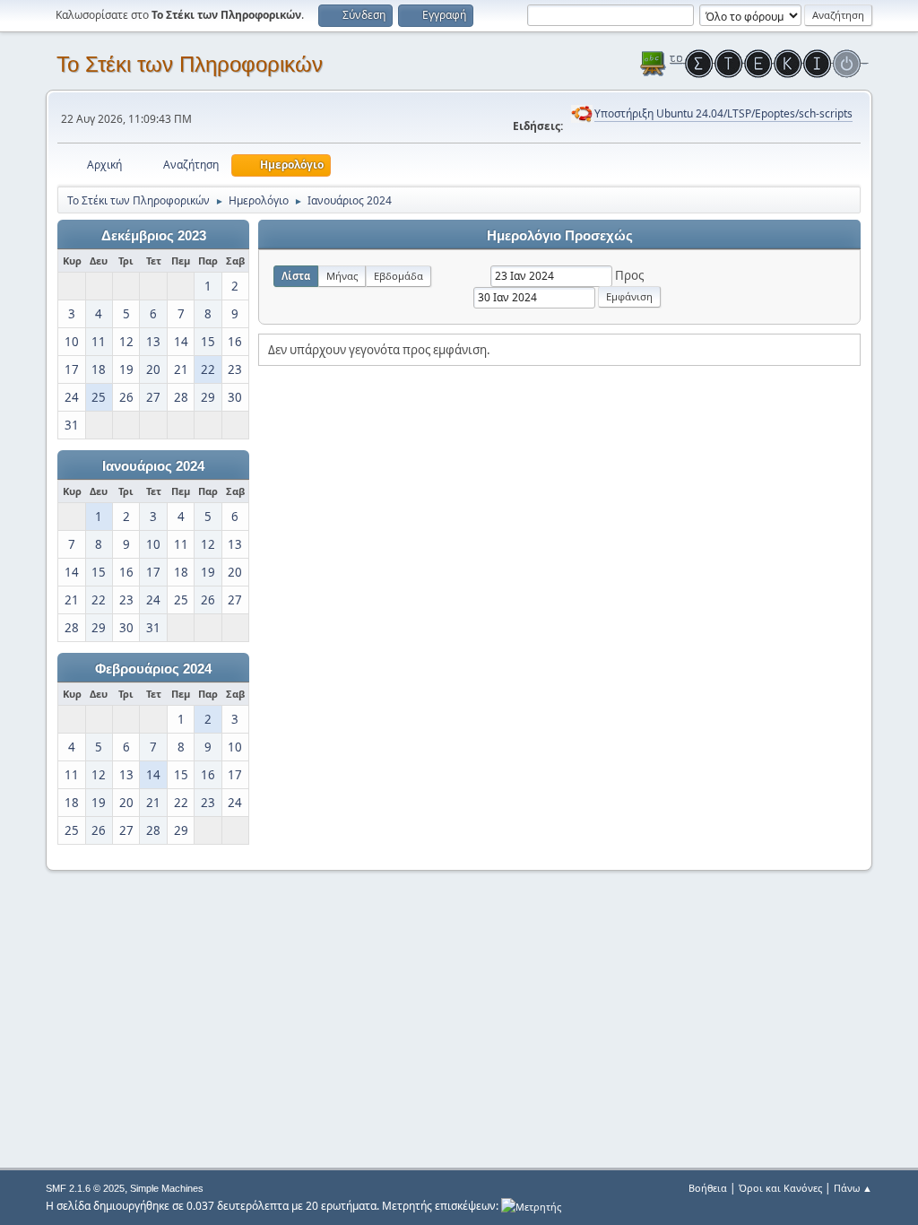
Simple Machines (167, 1188)
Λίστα (295, 275)
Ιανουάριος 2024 (153, 466)
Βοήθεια (707, 1188)
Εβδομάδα (398, 275)
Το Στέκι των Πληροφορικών (189, 64)
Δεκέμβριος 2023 (153, 236)
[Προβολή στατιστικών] (531, 1205)
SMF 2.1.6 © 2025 (85, 1188)
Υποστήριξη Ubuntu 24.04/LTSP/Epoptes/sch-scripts (723, 113)
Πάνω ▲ (853, 1188)
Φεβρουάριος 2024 (153, 669)
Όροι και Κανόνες (780, 1188)
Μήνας (342, 275)
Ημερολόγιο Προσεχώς (560, 236)
